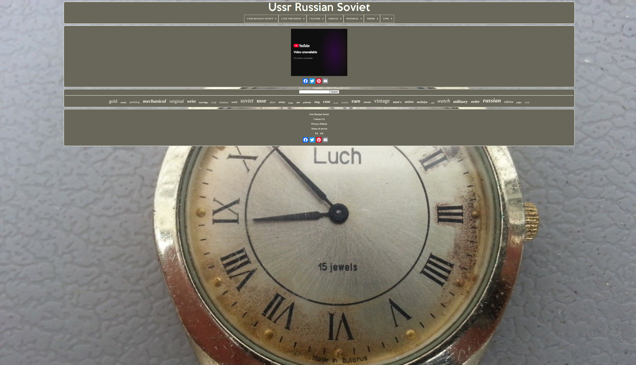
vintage (382, 101)
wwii (234, 102)
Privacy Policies (319, 124)
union (409, 102)
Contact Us (319, 119)
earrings (203, 102)
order (475, 102)
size (527, 103)
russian (492, 100)
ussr (261, 101)
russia (367, 102)
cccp (213, 102)
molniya (422, 102)
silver (272, 102)
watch (443, 101)
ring (317, 102)
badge (290, 103)
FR (321, 133)
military (460, 101)
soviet (246, 101)
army (282, 102)
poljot (518, 102)
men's (397, 102)
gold (113, 101)
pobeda (307, 102)
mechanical (154, 101)
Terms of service (319, 129)
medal (123, 102)
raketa (508, 102)
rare (355, 101)
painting (135, 102)
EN (316, 133)
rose (326, 101)
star (298, 102)
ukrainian (223, 102)
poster (336, 103)
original (176, 101)
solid (432, 103)
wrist (191, 101)
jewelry (345, 102)
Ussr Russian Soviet (319, 114)
